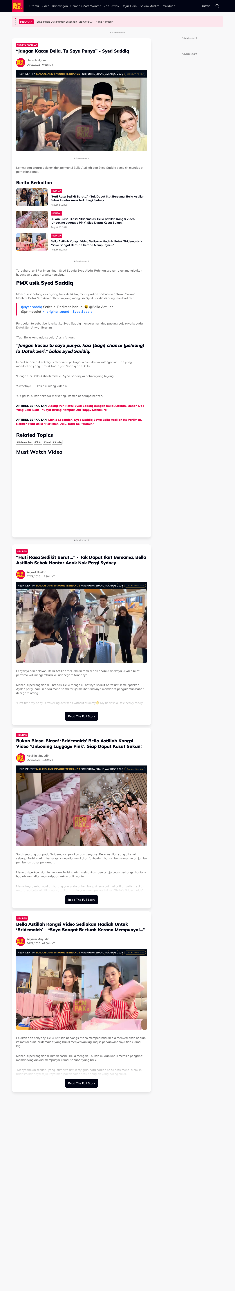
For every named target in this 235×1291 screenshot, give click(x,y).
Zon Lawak (111, 6)
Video (45, 6)
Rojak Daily (129, 6)
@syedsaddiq (31, 307)
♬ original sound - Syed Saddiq (67, 311)
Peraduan (168, 6)
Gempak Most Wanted (85, 6)
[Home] (18, 6)
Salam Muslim (149, 6)
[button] (15, 18)
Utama (34, 6)
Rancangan (60, 6)
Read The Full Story (81, 716)
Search (217, 6)
